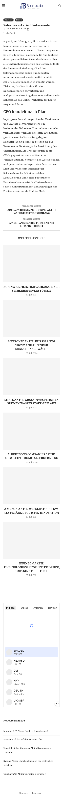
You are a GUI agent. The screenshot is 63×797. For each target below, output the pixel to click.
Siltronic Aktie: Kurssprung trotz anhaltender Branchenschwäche (31, 345)
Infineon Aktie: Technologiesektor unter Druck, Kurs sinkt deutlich (32, 567)
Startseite (23, 793)
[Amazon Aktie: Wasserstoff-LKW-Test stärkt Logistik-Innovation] (31, 485)
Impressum (37, 793)
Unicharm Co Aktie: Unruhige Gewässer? (25, 774)
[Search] (59, 5)
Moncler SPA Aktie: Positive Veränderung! (25, 731)
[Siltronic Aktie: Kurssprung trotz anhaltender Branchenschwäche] (31, 318)
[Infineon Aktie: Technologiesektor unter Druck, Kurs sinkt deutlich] (31, 540)
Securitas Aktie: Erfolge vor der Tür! (22, 739)
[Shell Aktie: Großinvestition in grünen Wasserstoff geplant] (31, 376)
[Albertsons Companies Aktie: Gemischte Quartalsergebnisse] (31, 431)
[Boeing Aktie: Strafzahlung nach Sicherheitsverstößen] (31, 263)
